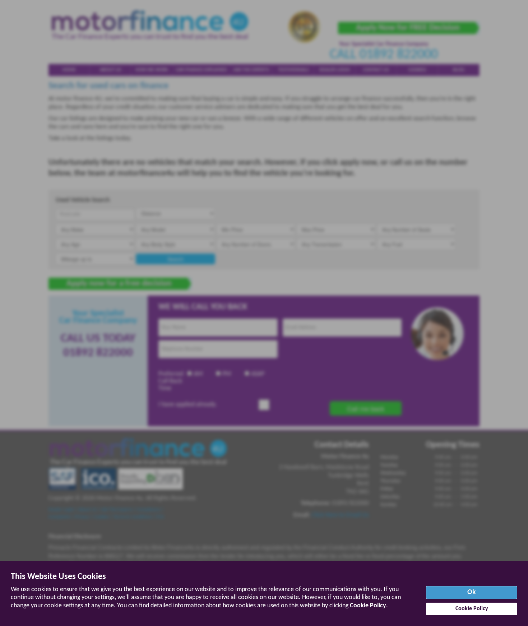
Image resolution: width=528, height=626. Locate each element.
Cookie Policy (368, 605)
